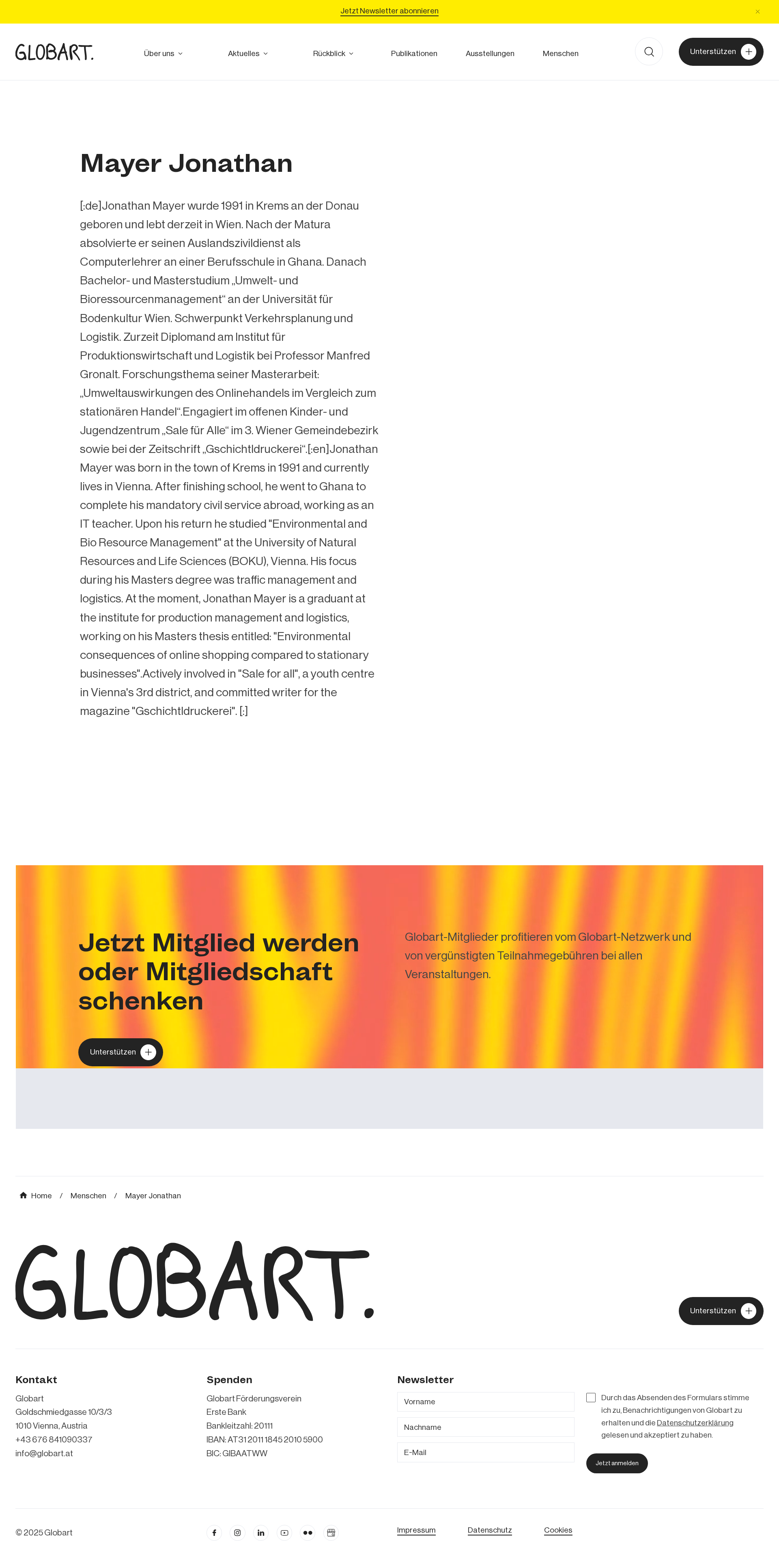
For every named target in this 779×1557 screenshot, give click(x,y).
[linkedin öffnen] (284, 1532)
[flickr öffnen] (307, 1532)
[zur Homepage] (54, 51)
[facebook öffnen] (214, 1532)
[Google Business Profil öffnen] (331, 1532)
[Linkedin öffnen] (261, 1532)
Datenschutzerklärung (695, 1423)
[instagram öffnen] (237, 1532)
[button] (758, 11)
